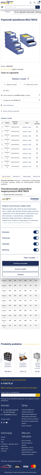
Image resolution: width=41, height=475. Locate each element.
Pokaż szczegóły (29, 257)
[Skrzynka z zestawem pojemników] (7, 357)
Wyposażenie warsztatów (29, 416)
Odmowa (21, 274)
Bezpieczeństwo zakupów (29, 452)
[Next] (40, 359)
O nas (2, 439)
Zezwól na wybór (20, 269)
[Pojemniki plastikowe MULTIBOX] (20, 43)
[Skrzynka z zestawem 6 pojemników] (23, 357)
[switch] (36, 238)
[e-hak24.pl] (7, 2)
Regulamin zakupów (27, 450)
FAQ (2, 441)
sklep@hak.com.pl (10, 414)
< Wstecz (7, 12)
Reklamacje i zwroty (27, 447)
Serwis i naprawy (26, 425)
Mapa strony (4, 448)
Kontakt (3, 437)
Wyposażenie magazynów (29, 414)
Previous (1, 359)
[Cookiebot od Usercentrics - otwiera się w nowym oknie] (30, 199)
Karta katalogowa (8, 105)
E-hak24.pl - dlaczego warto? (9, 444)
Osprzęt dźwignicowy (28, 409)
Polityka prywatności (28, 454)
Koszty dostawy (26, 440)
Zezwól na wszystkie (20, 263)
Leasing (24, 445)
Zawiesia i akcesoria (27, 412)
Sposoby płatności (27, 443)
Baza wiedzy (4, 446)
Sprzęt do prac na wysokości (30, 419)
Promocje (3, 451)
